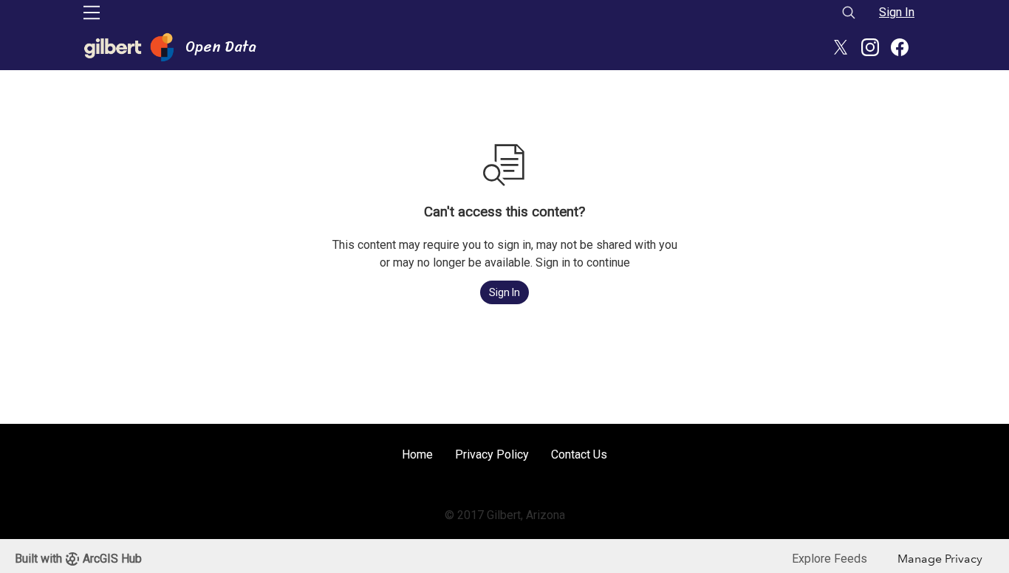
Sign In (896, 12)
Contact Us (579, 454)
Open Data (220, 47)
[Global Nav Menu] (92, 12)
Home (417, 454)
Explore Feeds (829, 559)
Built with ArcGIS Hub (78, 559)
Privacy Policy (492, 454)
